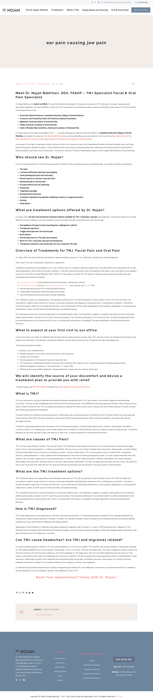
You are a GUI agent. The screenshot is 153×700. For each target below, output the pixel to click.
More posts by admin (44, 614)
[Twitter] (20, 592)
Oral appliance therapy (29, 282)
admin (20, 84)
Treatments (57, 10)
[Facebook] (17, 592)
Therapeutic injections (29, 285)
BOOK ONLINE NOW (141, 10)
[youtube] (24, 680)
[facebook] (20, 680)
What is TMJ (73, 10)
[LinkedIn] (29, 592)
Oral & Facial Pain (120, 10)
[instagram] (16, 680)
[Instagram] (92, 2)
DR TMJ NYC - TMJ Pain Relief (37, 84)
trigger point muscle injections (56, 285)
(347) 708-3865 (128, 667)
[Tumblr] (26, 592)
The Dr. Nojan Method (37, 10)
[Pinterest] (23, 592)
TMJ (55, 133)
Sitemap (119, 696)
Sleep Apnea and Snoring (95, 10)
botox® (87, 285)
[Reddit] (32, 592)
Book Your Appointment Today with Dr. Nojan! (76, 577)
